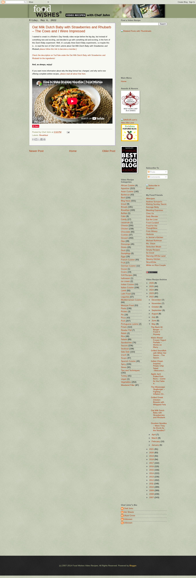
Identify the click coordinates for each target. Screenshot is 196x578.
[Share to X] (38, 139)
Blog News (126, 201)
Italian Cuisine (127, 287)
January (156, 445)
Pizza (123, 318)
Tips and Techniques (130, 370)
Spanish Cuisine (128, 361)
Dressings (125, 244)
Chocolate (125, 232)
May (154, 324)
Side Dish (125, 352)
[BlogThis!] (36, 139)
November (157, 303)
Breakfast (43, 135)
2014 (151, 473)
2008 (151, 494)
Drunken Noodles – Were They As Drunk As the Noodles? (159, 427)
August (155, 314)
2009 (151, 490)
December (157, 300)
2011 (151, 484)
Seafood (125, 349)
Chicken (124, 229)
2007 (151, 497)
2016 (151, 466)
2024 (151, 290)
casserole (125, 222)
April (154, 435)
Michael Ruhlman (154, 240)
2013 (151, 477)
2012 (151, 480)
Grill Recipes (126, 275)
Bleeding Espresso (154, 210)
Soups (124, 358)
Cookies (124, 235)
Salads (124, 339)
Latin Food (126, 294)
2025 (151, 286)
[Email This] (33, 139)
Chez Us (150, 213)
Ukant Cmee (129, 516)
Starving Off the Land (155, 256)
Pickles (124, 312)
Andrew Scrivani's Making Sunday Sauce (156, 203)
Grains (124, 272)
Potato (124, 327)
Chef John (128, 508)
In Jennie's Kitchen (154, 237)
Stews (123, 367)
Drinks (124, 247)
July (154, 317)
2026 (151, 283)
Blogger (132, 566)
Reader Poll (126, 330)
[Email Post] (68, 132)
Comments (155, 177)
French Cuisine (128, 260)
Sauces (124, 346)
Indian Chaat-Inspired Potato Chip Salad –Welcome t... (158, 366)
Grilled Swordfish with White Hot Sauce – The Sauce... (158, 354)
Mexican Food (127, 305)
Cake (123, 216)
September (157, 310)
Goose (124, 269)
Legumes (125, 297)
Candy (124, 219)
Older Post (108, 150)
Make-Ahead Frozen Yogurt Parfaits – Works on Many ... (158, 342)
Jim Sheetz (129, 512)
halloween (125, 278)
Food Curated (152, 223)
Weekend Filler (128, 385)
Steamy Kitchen (153, 259)
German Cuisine (128, 266)
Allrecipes (150, 198)
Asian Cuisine (127, 191)
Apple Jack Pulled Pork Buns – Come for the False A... (158, 379)
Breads (124, 207)
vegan (124, 379)
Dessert (124, 238)
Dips (123, 241)
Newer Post (36, 150)
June (154, 321)
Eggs (123, 256)
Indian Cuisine (127, 284)
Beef (123, 198)
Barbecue (125, 195)
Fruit (123, 263)
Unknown (128, 519)
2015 (151, 470)
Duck (123, 250)
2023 (151, 293)
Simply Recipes (153, 250)
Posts (152, 172)
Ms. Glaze (150, 243)
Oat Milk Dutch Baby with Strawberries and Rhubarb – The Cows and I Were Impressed (71, 29)
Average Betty (152, 207)
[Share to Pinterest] (44, 139)
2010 (151, 487)
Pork (123, 321)
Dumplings (126, 253)
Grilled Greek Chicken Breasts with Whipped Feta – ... (158, 402)
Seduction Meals (153, 247)
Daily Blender (152, 216)
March (155, 438)
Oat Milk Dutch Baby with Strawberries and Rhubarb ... (158, 415)
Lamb (123, 291)
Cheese (124, 225)
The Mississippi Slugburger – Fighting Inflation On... (158, 390)
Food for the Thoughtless (151, 227)
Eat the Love (152, 219)
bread (123, 204)
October (156, 307)
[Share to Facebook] (41, 139)
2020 (151, 453)
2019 (151, 456)
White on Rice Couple (156, 265)
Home (73, 150)
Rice (123, 336)
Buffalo (124, 213)
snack (123, 355)
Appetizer (125, 188)
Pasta (123, 308)
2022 (151, 297)
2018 (151, 459)
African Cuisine (128, 185)
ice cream (125, 281)
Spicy (123, 364)
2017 (151, 463)
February (156, 441)
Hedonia (150, 234)
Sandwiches (126, 343)
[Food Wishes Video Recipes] (156, 188)
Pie (122, 315)
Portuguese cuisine (129, 324)
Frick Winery (151, 231)
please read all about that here (72, 74)
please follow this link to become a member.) (58, 49)
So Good (150, 253)
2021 (151, 449)
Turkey (124, 376)
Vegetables (126, 382)
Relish (124, 333)
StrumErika (151, 262)
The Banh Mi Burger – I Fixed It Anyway (157, 330)
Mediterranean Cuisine (131, 300)
